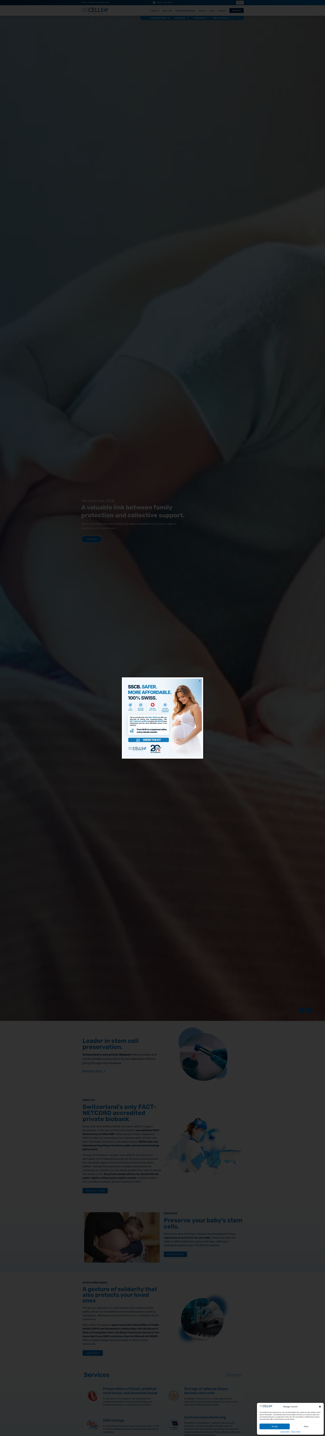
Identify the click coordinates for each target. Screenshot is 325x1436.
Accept (275, 1426)
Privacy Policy (296, 1432)
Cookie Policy (285, 1432)
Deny (306, 1426)
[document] (162, 718)
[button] (320, 1406)
